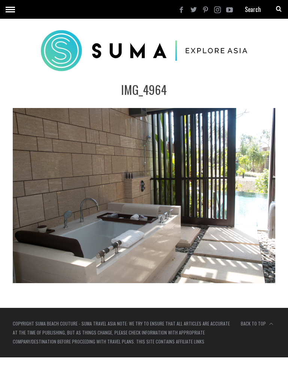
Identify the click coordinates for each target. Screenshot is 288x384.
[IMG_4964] (144, 280)
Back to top (254, 323)
